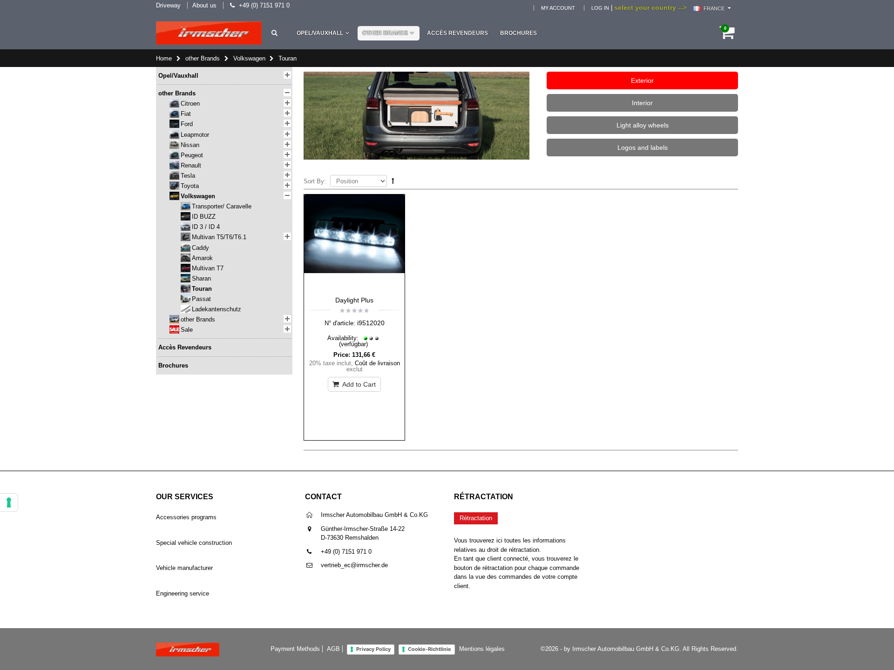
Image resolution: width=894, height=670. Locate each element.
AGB (333, 648)
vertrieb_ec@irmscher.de (354, 565)
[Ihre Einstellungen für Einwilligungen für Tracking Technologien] (9, 502)
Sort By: (315, 181)
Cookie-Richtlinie (429, 649)
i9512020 (371, 323)
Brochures (518, 33)
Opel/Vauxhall (320, 33)
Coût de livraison (377, 363)
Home (164, 58)
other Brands (385, 33)
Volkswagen (249, 58)
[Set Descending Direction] (393, 180)
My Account (558, 8)
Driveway (168, 5)
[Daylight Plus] (354, 242)
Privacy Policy (373, 649)
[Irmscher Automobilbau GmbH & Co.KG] (209, 33)
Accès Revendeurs (457, 33)
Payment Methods (295, 648)
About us (204, 5)
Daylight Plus (354, 300)
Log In (600, 8)
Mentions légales (482, 648)
